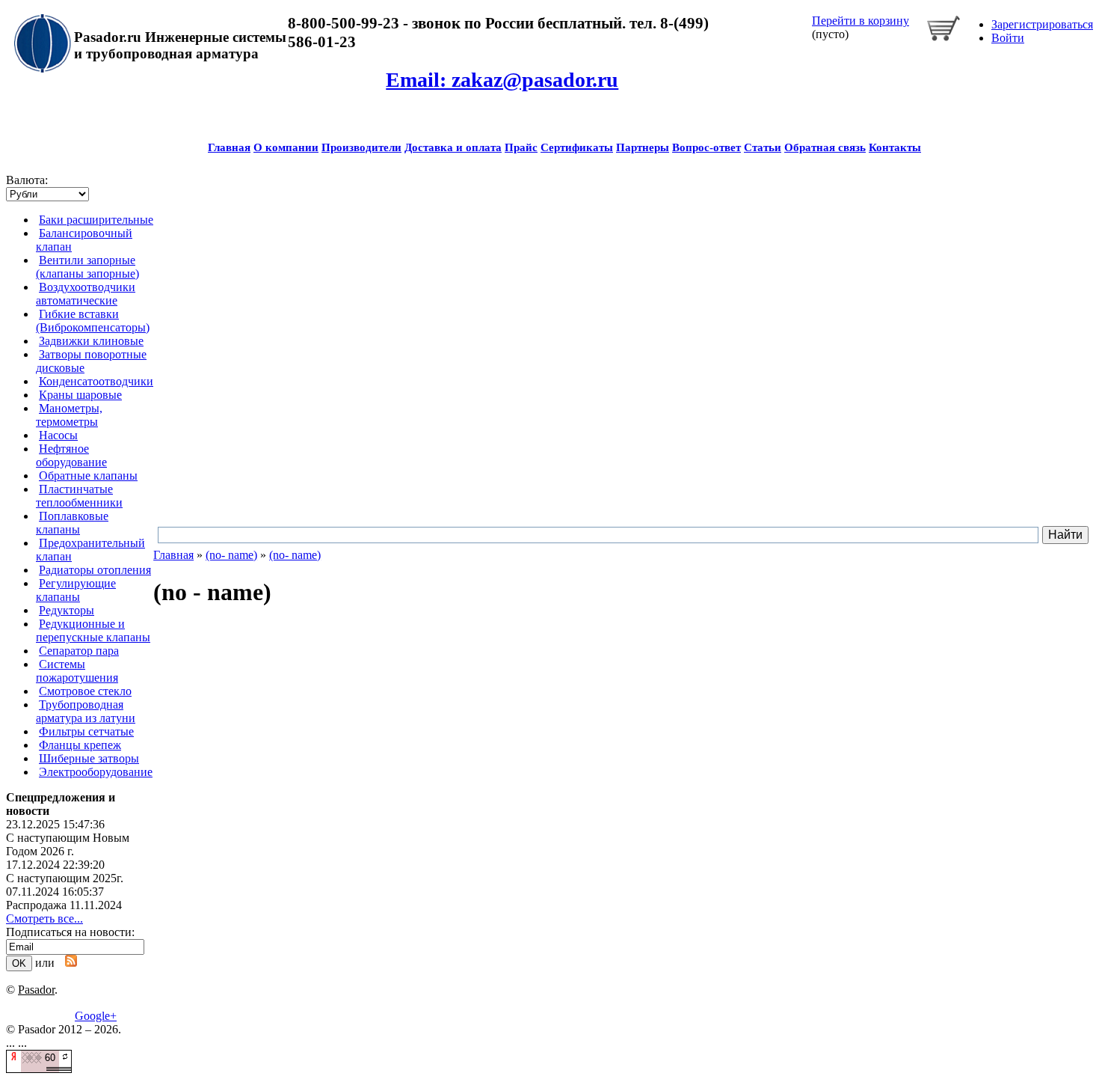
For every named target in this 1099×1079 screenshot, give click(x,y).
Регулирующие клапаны (76, 590)
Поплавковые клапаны (72, 523)
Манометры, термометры (69, 415)
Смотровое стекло (85, 691)
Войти (1007, 37)
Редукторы (66, 610)
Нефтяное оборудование (71, 455)
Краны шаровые (80, 394)
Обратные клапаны (88, 475)
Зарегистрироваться (1042, 24)
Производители (361, 147)
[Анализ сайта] (39, 1069)
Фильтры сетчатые (86, 731)
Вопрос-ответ (706, 147)
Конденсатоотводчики (96, 381)
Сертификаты (577, 147)
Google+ (96, 1015)
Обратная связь (825, 147)
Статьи (762, 147)
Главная (229, 147)
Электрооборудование (96, 771)
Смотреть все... (44, 918)
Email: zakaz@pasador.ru (502, 79)
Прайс (521, 147)
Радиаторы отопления (95, 569)
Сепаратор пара (79, 650)
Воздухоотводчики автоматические (85, 294)
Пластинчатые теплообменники (79, 496)
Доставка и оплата (453, 147)
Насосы (58, 435)
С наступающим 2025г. (64, 878)
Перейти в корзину (860, 20)
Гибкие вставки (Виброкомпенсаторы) (93, 321)
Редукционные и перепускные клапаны (93, 630)
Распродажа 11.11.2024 (64, 905)
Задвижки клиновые (91, 340)
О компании (285, 147)
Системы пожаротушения (77, 671)
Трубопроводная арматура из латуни (85, 711)
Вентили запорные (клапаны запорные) (87, 267)
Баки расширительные (96, 219)
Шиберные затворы (89, 758)
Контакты (895, 147)
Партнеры (642, 147)
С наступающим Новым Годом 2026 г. (67, 844)
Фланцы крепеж (80, 745)
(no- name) (231, 554)
